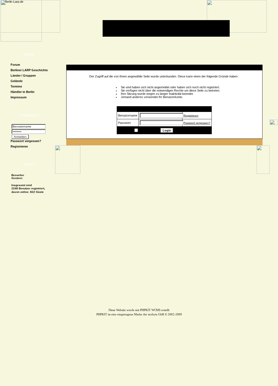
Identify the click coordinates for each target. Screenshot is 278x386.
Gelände (17, 81)
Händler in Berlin (22, 91)
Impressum (19, 97)
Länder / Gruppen (23, 75)
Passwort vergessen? (26, 141)
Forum (15, 64)
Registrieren (19, 146)
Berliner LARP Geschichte (29, 70)
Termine (16, 86)
